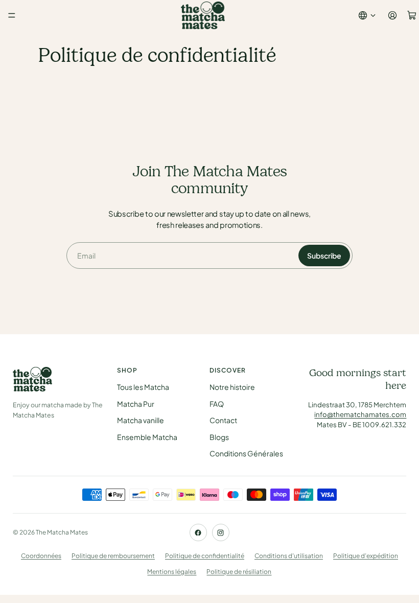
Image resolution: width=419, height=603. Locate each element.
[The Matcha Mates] (59, 379)
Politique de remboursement (113, 556)
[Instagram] (220, 532)
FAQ (217, 403)
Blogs (219, 437)
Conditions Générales (246, 453)
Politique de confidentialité (204, 556)
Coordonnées (41, 556)
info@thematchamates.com (360, 414)
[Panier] (412, 15)
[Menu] (12, 15)
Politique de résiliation (238, 571)
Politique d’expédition (365, 556)
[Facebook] (198, 532)
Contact (223, 420)
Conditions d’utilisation (288, 556)
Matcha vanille (140, 420)
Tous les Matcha (143, 386)
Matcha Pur (135, 403)
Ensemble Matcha (147, 437)
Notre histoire (232, 386)
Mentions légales (171, 571)
